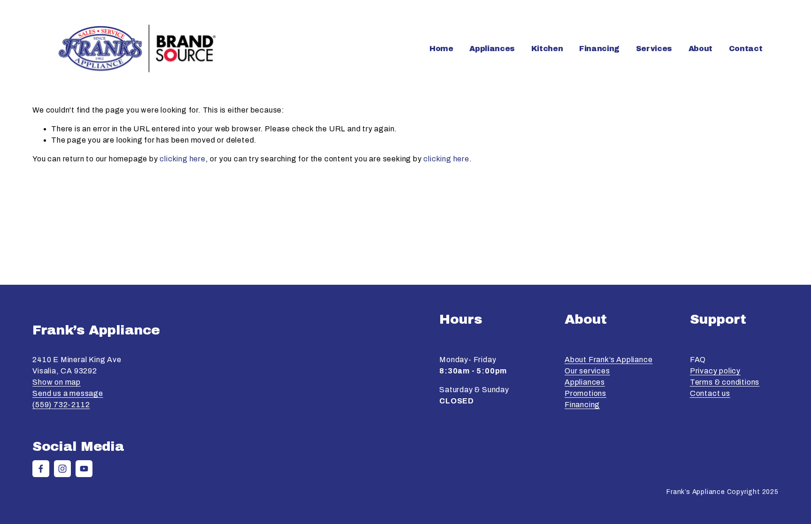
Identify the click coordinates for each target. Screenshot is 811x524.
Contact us (710, 393)
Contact (746, 49)
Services (654, 49)
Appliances (585, 382)
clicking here (182, 159)
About (700, 49)
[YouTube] (84, 468)
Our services (587, 371)
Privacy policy (715, 371)
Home (441, 49)
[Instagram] (62, 468)
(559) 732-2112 (61, 405)
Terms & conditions (724, 382)
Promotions (585, 393)
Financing (599, 49)
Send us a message (67, 393)
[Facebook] (40, 468)
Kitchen (547, 49)
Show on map (56, 382)
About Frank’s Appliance (608, 360)
